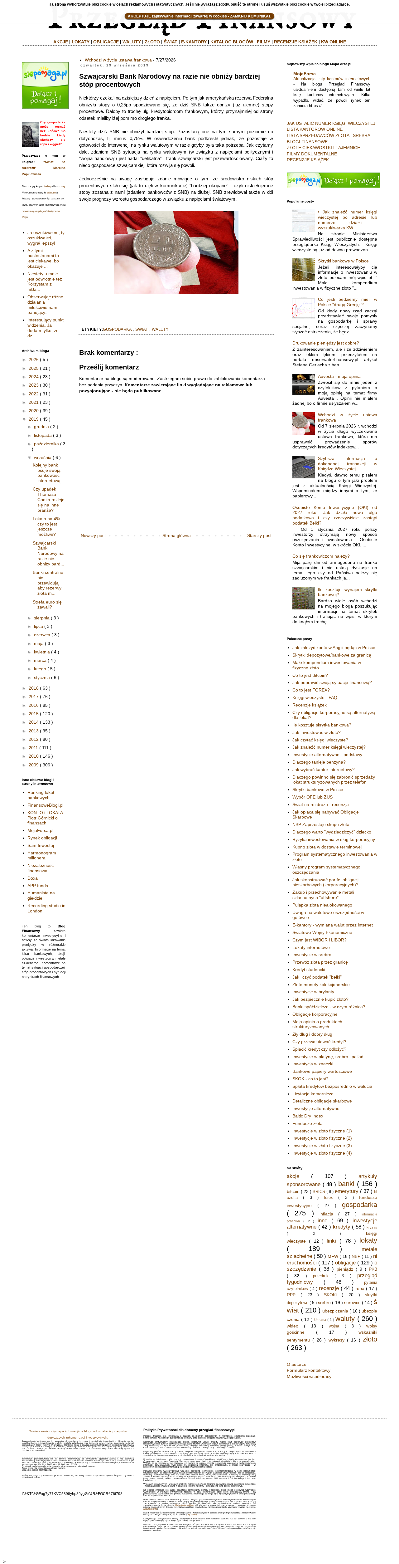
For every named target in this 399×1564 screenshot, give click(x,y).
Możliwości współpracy (309, 1376)
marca (40, 660)
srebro (324, 1302)
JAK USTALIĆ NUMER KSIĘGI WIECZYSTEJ (331, 123)
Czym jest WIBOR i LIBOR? (319, 939)
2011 (33, 747)
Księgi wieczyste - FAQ (314, 697)
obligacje (345, 1263)
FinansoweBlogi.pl (45, 805)
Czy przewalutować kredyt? (319, 1041)
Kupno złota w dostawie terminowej (327, 846)
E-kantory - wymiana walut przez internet (332, 924)
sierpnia (42, 617)
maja (39, 643)
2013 (34, 730)
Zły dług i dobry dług (312, 1034)
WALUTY (132, 41)
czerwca (42, 634)
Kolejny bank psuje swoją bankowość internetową (46, 472)
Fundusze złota (307, 1123)
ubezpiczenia (335, 1310)
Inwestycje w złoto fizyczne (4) (322, 1153)
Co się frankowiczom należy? (321, 556)
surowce (352, 1302)
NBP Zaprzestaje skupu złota (320, 824)
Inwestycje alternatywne (315, 1108)
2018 (34, 688)
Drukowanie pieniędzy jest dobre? (325, 342)
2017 (34, 696)
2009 (34, 764)
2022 (34, 393)
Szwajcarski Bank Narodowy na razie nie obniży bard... (48, 553)
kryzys (372, 1227)
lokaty (368, 1240)
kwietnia (42, 651)
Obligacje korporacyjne (315, 1014)
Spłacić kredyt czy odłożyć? (319, 1049)
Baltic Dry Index (307, 1115)
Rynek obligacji (42, 837)
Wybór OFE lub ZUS (312, 796)
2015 (34, 713)
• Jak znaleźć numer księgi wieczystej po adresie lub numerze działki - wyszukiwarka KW (347, 219)
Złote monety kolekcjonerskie (321, 984)
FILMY (263, 41)
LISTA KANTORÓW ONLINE (315, 129)
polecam (51, 192)
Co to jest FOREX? (311, 689)
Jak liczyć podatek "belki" (317, 977)
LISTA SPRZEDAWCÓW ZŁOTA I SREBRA (328, 135)
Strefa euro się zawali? (47, 604)
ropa (359, 1288)
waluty (160, 329)
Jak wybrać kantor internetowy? (323, 769)
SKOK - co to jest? (310, 1078)
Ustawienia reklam (185, 1505)
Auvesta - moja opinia (339, 376)
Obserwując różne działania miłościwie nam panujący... (45, 304)
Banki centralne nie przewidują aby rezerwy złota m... (48, 583)
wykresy (336, 1339)
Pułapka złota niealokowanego (322, 904)
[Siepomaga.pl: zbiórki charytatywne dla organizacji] (45, 107)
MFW (333, 1256)
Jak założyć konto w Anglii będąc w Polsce (333, 647)
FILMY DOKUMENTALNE (312, 153)
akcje (293, 1176)
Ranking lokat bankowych (40, 795)
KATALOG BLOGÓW (231, 41)
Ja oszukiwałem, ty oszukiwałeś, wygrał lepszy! (46, 238)
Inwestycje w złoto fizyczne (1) (322, 1130)
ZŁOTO (152, 41)
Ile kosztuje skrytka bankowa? (321, 724)
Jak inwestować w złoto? (316, 732)
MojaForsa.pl (40, 830)
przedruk (321, 1276)
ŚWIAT (170, 41)
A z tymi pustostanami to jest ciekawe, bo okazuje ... (43, 258)
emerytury (346, 1191)
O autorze (296, 1364)
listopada (43, 435)
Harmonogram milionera (41, 855)
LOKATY (80, 41)
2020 (34, 410)
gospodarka (117, 329)
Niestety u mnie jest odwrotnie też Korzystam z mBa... (44, 281)
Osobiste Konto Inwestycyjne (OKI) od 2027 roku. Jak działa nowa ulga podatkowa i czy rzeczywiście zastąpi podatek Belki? (334, 515)
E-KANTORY (194, 41)
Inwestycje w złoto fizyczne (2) (322, 1138)
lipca (38, 626)
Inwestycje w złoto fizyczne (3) (322, 1145)
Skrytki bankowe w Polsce (343, 260)
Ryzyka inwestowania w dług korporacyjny (333, 839)
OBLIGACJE (106, 41)
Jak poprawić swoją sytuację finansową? (332, 682)
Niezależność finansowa (40, 868)
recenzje (329, 1288)
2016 (34, 705)
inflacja (326, 1213)
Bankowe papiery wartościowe (322, 1071)
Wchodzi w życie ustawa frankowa (118, 59)
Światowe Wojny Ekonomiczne (322, 932)
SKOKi (330, 1294)
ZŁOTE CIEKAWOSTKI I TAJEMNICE (323, 147)
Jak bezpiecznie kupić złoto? (320, 999)
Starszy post (259, 535)
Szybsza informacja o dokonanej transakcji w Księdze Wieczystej (347, 464)
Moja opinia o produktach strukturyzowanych (317, 1024)
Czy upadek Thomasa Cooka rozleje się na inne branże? (49, 499)
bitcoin (293, 1191)
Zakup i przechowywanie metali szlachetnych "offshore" (323, 895)
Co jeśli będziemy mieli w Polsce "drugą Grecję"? (347, 302)
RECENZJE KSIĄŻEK (295, 41)
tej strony (192, 1514)
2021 (34, 402)
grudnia (41, 426)
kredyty (341, 1227)
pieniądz (345, 1269)
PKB (373, 1269)
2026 (34, 359)
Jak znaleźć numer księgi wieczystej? (329, 747)
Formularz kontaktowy (308, 1370)
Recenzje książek (309, 704)
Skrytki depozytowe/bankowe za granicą (331, 654)
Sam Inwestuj (40, 845)
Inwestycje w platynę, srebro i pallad (327, 1056)
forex (328, 1197)
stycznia (42, 677)
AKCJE (60, 41)
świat (141, 329)
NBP (356, 1256)
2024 (34, 376)
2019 (34, 419)
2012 (34, 739)
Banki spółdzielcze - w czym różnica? (328, 1006)
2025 (34, 368)
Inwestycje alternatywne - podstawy (327, 754)
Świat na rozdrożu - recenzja (320, 804)
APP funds (37, 885)
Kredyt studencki (308, 969)
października (46, 443)
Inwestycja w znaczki (312, 1063)
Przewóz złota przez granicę (320, 962)
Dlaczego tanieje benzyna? (319, 762)
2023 (34, 385)
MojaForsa (304, 73)
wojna (334, 1326)
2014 (34, 722)
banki (346, 1184)
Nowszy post (93, 535)
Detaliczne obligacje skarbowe (322, 1100)
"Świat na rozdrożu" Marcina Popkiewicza (43, 168)
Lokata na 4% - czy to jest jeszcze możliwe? (48, 526)
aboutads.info (150, 1509)
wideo (292, 1325)
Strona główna (176, 535)
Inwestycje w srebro (311, 954)
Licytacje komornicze (313, 1093)
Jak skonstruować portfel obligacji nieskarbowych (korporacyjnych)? (325, 882)
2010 (34, 756)
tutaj (47, 186)
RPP (291, 1294)
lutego (40, 668)
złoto (370, 1339)
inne (322, 1221)
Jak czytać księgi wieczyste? (320, 739)
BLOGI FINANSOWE (307, 141)
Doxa (32, 878)
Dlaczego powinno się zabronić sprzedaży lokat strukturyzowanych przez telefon (333, 780)
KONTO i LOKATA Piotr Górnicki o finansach (45, 818)
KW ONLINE (333, 41)
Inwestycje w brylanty (313, 991)
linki (331, 1241)
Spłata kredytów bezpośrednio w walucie (332, 1086)
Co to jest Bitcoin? (310, 675)
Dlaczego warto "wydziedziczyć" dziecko (331, 831)
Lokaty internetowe (311, 947)
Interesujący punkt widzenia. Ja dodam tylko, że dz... (45, 327)
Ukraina (320, 1320)
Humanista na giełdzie (41, 895)
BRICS (319, 1192)
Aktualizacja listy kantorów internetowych (331, 78)
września (42, 457)
